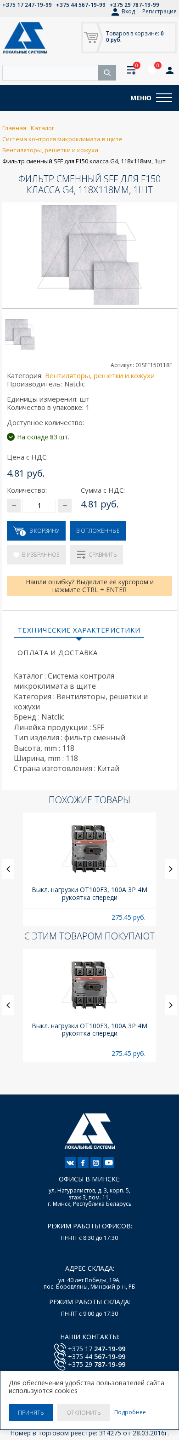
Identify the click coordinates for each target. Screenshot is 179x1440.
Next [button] (171, 869)
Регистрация (159, 11)
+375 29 (96, 1364)
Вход (128, 11)
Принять (31, 1413)
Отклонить (84, 1413)
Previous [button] (8, 869)
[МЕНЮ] (164, 98)
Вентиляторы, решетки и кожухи (100, 375)
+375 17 (96, 1348)
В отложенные (98, 531)
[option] (89, 869)
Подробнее (130, 1412)
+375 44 (96, 1356)
